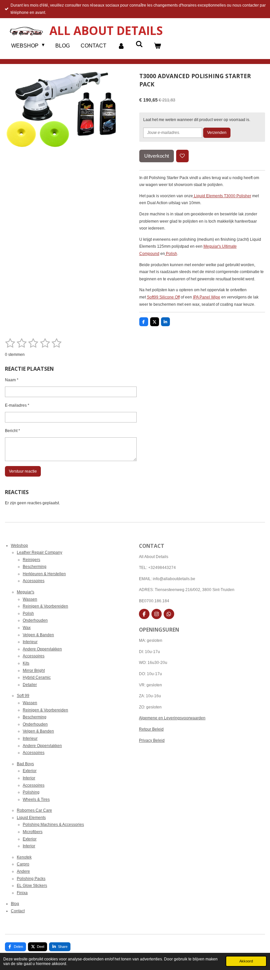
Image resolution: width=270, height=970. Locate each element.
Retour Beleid (151, 729)
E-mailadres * (17, 405)
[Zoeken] (139, 44)
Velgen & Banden (38, 635)
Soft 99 (23, 695)
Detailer (30, 684)
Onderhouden (35, 620)
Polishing (31, 792)
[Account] (121, 46)
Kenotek (24, 857)
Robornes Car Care (34, 810)
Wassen (30, 599)
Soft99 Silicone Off (163, 297)
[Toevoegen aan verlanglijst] (182, 156)
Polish (171, 253)
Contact (18, 911)
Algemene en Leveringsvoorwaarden (172, 718)
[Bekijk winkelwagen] (157, 46)
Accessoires (33, 581)
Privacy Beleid (152, 740)
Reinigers (31, 559)
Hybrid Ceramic (37, 677)
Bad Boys (25, 764)
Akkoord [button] (246, 961)
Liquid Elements (31, 817)
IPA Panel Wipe (206, 297)
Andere (23, 871)
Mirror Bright (34, 670)
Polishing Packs (31, 878)
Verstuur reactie (23, 471)
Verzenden (217, 132)
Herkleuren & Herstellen (44, 574)
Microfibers (32, 831)
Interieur (30, 642)
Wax (27, 627)
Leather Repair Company (39, 552)
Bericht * (12, 430)
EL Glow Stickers (32, 885)
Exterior (30, 770)
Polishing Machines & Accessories (53, 824)
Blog (15, 903)
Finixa (22, 893)
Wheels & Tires (36, 799)
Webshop (19, 545)
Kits (26, 663)
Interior (29, 778)
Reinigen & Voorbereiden (45, 606)
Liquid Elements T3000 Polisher (222, 196)
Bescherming (34, 566)
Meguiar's (25, 592)
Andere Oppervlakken (42, 649)
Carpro (23, 864)
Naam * (11, 380)
